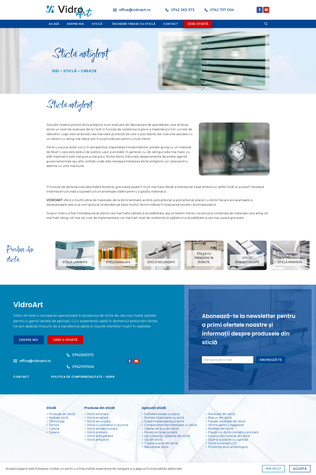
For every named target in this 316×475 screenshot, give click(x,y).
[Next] (309, 256)
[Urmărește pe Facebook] (260, 10)
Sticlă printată (97, 432)
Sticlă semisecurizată (102, 428)
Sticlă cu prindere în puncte (107, 425)
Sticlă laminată (97, 414)
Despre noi (75, 24)
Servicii (54, 425)
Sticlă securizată (99, 421)
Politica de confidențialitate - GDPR (83, 377)
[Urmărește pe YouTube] (266, 10)
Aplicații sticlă (58, 417)
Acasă (54, 24)
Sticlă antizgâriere (100, 436)
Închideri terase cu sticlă (133, 24)
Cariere (54, 432)
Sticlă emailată (97, 417)
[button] (266, 23)
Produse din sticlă (62, 414)
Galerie (54, 428)
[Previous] (55, 256)
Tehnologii (56, 421)
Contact (170, 24)
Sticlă (97, 24)
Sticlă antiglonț (98, 439)
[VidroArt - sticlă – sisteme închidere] (70, 10)
